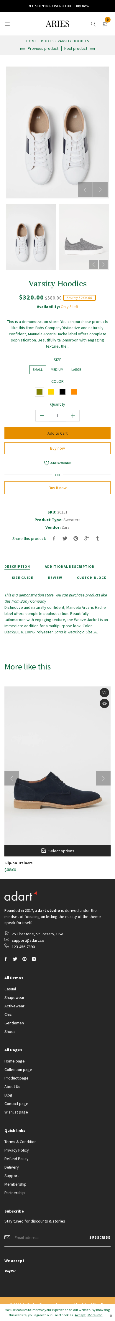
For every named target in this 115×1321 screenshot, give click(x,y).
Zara (66, 527)
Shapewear (14, 997)
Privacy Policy (16, 1150)
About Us (12, 1086)
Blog (8, 1095)
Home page (14, 1061)
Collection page (18, 1069)
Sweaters (71, 519)
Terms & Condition (20, 1141)
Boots (47, 41)
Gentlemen (14, 1023)
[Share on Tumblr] (98, 538)
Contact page (16, 1103)
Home (31, 41)
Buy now (82, 5)
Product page (16, 1078)
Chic (8, 1014)
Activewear (14, 1006)
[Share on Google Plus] (87, 538)
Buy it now (58, 487)
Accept (80, 1315)
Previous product (42, 48)
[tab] (20, 566)
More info (95, 1315)
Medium (57, 369)
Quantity (57, 404)
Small (38, 369)
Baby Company (33, 601)
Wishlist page (16, 1112)
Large (76, 369)
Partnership (14, 1192)
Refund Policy (16, 1158)
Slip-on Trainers (18, 863)
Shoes (10, 1031)
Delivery (11, 1167)
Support (11, 1175)
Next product (76, 48)
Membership (15, 1184)
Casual (10, 989)
